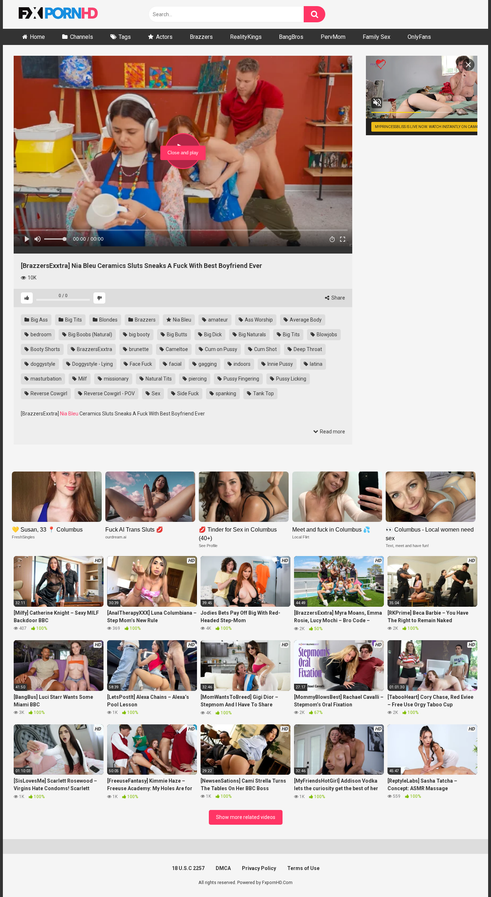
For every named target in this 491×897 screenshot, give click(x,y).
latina (315, 364)
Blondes (108, 320)
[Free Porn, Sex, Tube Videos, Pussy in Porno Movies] (67, 14)
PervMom (333, 36)
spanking (225, 393)
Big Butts (176, 334)
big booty (139, 334)
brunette (138, 349)
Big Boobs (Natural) (89, 334)
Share (337, 298)
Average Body (305, 320)
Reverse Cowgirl (48, 393)
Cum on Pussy (220, 349)
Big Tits (73, 320)
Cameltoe (176, 349)
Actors (164, 36)
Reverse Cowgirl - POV (109, 393)
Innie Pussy (279, 364)
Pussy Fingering (240, 379)
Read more (332, 431)
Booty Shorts (44, 349)
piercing (197, 379)
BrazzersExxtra (94, 349)
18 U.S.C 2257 (188, 868)
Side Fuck (187, 393)
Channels (81, 36)
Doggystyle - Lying (92, 364)
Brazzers (201, 36)
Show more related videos (245, 817)
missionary (116, 379)
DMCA (223, 868)
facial (175, 364)
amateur (217, 320)
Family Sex (376, 36)
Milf (82, 379)
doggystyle (42, 364)
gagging (207, 364)
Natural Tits (158, 379)
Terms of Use (303, 868)
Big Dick (212, 334)
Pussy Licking (290, 379)
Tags (125, 36)
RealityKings (246, 36)
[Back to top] (467, 875)
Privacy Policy (259, 868)
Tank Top (263, 393)
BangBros (291, 36)
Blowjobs (326, 334)
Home (37, 36)
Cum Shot (265, 349)
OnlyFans (419, 36)
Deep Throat (307, 349)
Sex (155, 393)
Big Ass (39, 320)
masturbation (45, 379)
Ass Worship (258, 320)
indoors (242, 364)
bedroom (40, 334)
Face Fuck (140, 364)
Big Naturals (252, 334)
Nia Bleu (181, 320)
